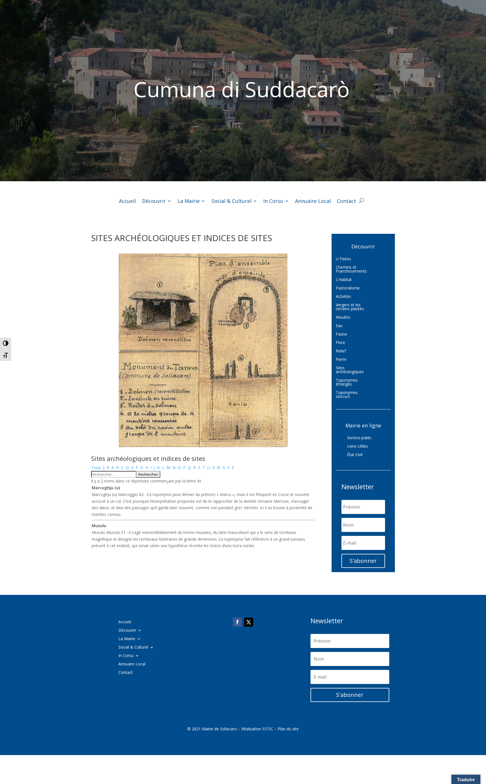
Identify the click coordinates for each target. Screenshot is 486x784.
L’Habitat (344, 280)
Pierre (341, 359)
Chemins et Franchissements (351, 269)
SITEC (267, 728)
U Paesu (343, 259)
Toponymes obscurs (347, 395)
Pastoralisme (348, 288)
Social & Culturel (231, 201)
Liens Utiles (357, 446)
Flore (340, 343)
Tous (96, 467)
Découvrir (154, 201)
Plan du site (288, 728)
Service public (359, 438)
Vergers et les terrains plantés (350, 307)
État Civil (355, 455)
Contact (346, 201)
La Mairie (188, 201)
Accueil (127, 201)
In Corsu (273, 201)
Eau (339, 326)
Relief (341, 351)
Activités (343, 296)
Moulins (343, 317)
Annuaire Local (313, 201)
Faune (341, 334)
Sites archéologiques (350, 370)
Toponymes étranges (347, 382)
